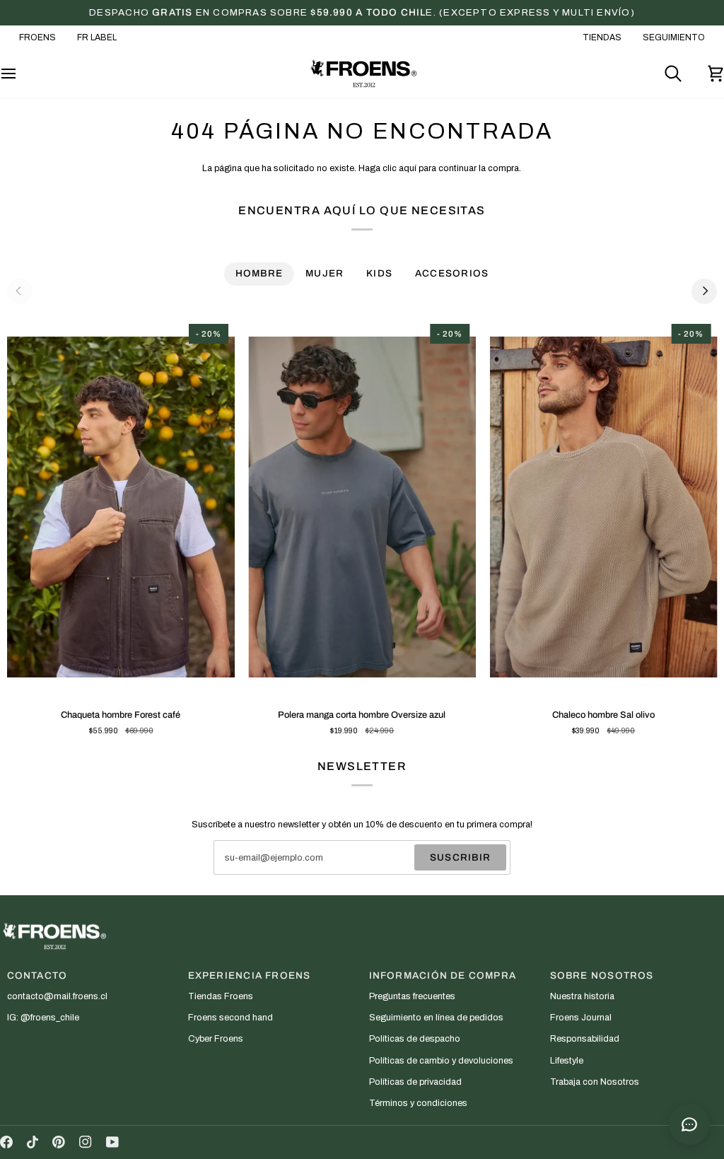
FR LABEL (97, 37)
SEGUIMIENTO (674, 37)
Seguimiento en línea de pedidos (436, 1018)
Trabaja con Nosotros (594, 1082)
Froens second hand (230, 1018)
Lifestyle (566, 1061)
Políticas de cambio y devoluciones (441, 1061)
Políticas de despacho (414, 1039)
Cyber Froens (215, 1039)
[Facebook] (6, 1142)
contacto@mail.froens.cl (57, 996)
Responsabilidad (584, 1039)
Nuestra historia (582, 996)
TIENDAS (602, 37)
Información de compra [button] (443, 975)
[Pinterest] (58, 1142)
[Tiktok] (32, 1142)
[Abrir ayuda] (689, 1124)
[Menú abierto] (21, 73)
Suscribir (460, 857)
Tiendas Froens (220, 996)
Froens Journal (581, 1018)
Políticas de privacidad (415, 1082)
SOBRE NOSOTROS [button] (602, 975)
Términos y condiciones (418, 1103)
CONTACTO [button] (37, 975)
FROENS (37, 37)
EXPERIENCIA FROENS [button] (249, 975)
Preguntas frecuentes (412, 996)
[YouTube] (112, 1142)
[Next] (704, 291)
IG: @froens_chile (43, 1018)
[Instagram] (85, 1142)
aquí (407, 168)
